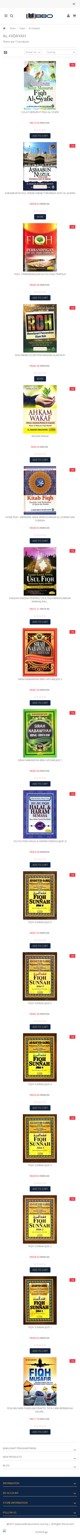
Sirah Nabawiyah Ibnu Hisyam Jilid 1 (40, 760)
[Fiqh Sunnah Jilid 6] (40, 895)
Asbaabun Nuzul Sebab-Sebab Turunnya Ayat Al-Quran (40, 193)
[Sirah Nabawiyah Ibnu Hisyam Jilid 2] (40, 652)
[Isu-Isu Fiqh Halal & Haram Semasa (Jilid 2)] (40, 814)
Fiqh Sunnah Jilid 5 (40, 1003)
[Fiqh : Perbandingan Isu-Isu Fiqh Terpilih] (40, 247)
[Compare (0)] (74, 4)
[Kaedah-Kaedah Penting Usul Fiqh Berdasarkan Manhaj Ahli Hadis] (40, 571)
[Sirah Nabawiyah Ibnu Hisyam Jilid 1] (40, 733)
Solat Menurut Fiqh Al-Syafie (40, 112)
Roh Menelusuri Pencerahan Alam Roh (40, 355)
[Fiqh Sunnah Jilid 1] (40, 1300)
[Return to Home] (4, 28)
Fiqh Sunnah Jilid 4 (40, 1084)
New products (12, 1457)
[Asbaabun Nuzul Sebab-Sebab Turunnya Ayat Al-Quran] (40, 166)
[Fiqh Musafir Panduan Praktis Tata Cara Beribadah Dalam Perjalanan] (40, 1381)
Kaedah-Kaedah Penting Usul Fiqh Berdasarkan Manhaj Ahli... (40, 599)
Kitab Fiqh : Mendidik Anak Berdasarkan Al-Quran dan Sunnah (40, 518)
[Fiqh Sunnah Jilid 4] (40, 1057)
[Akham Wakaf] (40, 409)
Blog (6, 1465)
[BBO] (40, 16)
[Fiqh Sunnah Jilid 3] (40, 1138)
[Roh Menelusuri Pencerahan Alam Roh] (40, 328)
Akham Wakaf (40, 436)
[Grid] (5, 53)
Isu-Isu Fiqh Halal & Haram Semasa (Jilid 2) (40, 841)
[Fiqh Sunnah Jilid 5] (40, 976)
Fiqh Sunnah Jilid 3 (40, 1165)
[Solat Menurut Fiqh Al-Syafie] (40, 85)
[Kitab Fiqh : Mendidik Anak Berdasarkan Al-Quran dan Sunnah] (40, 490)
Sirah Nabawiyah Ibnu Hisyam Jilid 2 (40, 679)
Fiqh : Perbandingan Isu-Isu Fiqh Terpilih (40, 274)
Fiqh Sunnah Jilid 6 (40, 922)
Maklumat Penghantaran (19, 1448)
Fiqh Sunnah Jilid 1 (40, 1327)
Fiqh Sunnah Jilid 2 (40, 1246)
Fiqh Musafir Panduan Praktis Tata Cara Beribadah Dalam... (40, 1409)
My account (10, 1493)
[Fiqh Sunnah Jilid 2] (40, 1219)
